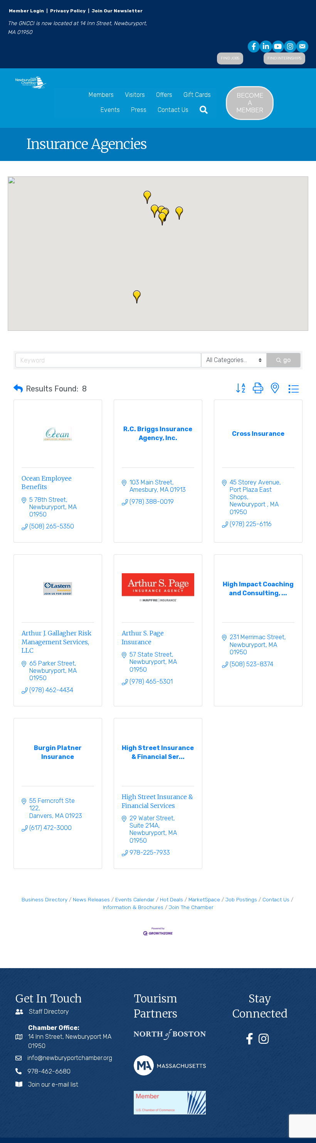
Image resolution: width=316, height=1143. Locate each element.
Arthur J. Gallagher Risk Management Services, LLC (56, 641)
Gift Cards (197, 94)
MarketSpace (204, 899)
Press (138, 109)
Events (110, 109)
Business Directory (44, 899)
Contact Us (173, 109)
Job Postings (241, 899)
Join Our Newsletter (117, 11)
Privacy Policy (68, 11)
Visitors (135, 94)
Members (101, 94)
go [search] (287, 360)
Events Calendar (135, 899)
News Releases (91, 899)
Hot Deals (171, 899)
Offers (164, 94)
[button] (162, 219)
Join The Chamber (191, 907)
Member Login (26, 11)
